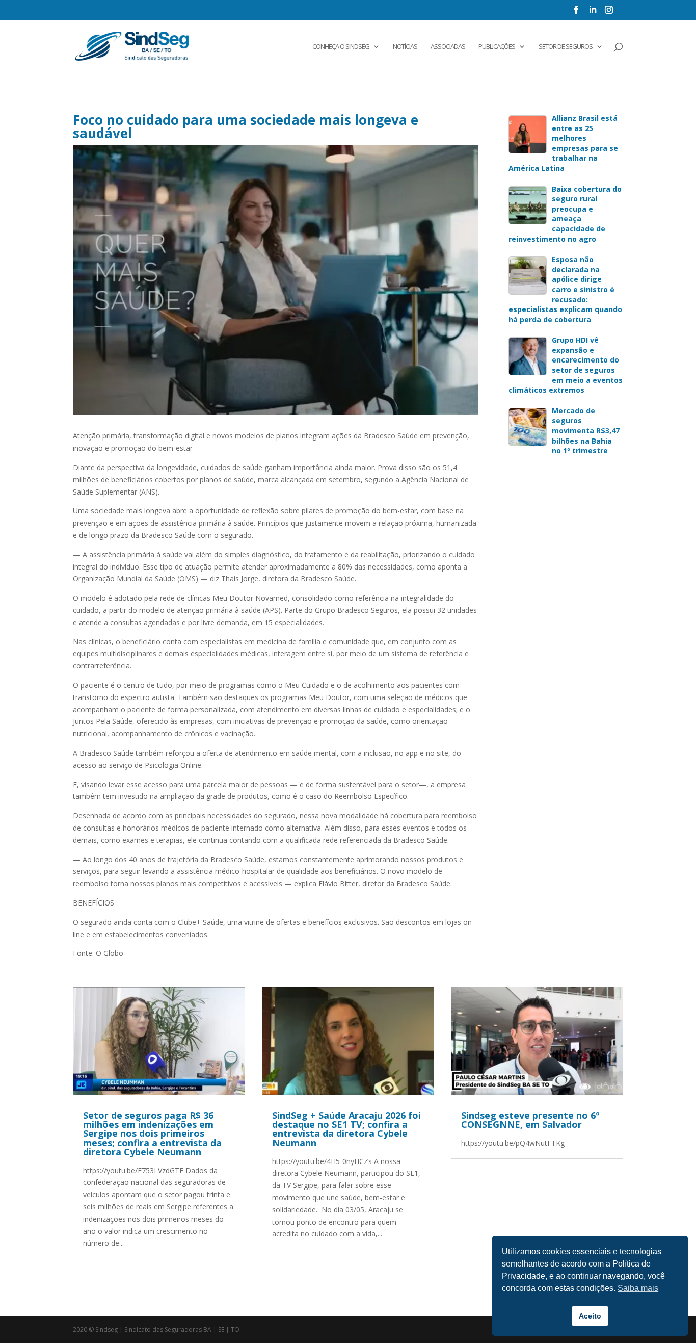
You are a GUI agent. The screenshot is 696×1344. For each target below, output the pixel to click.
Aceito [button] (590, 1316)
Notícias (405, 47)
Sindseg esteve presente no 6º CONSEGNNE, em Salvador (530, 1119)
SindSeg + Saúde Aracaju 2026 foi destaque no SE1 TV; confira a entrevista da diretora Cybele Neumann (346, 1129)
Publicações (496, 47)
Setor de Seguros (566, 47)
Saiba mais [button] (638, 1288)
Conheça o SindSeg (340, 47)
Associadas (448, 47)
